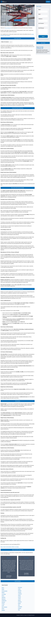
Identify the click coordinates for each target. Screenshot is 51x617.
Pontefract (20, 601)
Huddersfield (4, 600)
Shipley (19, 595)
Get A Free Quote (18, 581)
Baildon (19, 600)
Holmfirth (19, 592)
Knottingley (20, 606)
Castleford (20, 593)
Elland (3, 608)
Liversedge (17, 546)
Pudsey (3, 603)
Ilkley (19, 609)
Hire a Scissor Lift (8, 27)
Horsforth (19, 590)
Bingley (19, 603)
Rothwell (3, 602)
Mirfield (13, 546)
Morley (3, 595)
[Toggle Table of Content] (10, 42)
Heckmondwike (8, 546)
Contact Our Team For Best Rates (17, 108)
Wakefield (3, 597)
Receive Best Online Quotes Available (17, 187)
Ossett (4, 546)
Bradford (3, 610)
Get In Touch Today (17, 38)
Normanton (20, 587)
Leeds (3, 605)
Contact (48, 1)
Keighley (19, 608)
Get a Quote (17, 20)
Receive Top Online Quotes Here (17, 549)
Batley (2, 546)
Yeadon (19, 598)
